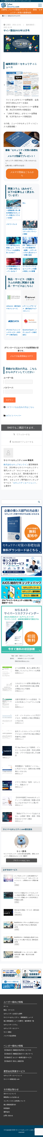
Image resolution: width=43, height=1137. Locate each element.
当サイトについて (10, 1094)
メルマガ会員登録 (10, 1036)
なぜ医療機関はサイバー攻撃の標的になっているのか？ (13, 268)
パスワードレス (11, 224)
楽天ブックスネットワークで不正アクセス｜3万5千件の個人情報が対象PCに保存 (27, 734)
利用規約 (7, 1108)
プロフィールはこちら (21, 860)
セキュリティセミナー (11, 1028)
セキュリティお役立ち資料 (13, 1014)
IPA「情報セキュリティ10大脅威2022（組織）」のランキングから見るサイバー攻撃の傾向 (30, 250)
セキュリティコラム (11, 1025)
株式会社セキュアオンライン (16, 465)
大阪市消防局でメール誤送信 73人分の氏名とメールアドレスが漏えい (27, 702)
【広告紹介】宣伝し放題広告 (14, 1061)
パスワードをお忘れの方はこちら (19, 407)
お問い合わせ (8, 1115)
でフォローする (23, 434)
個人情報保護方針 (10, 1104)
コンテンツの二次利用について (14, 1101)
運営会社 (7, 1112)
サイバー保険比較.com (11, 1079)
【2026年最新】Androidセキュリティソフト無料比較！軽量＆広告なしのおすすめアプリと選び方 (27, 800)
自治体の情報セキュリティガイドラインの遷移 (30, 231)
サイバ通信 (7, 1032)
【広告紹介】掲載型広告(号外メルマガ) (17, 1050)
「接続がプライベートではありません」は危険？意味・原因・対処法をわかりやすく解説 (27, 816)
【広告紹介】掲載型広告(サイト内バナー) (18, 1054)
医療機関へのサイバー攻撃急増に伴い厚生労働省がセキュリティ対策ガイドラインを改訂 (13, 213)
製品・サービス (9, 1010)
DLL (24, 203)
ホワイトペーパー (13, 416)
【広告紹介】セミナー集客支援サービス (18, 1057)
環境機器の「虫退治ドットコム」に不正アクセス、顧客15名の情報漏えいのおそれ (27, 768)
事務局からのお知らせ (11, 1097)
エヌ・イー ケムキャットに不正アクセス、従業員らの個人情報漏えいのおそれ (28, 718)
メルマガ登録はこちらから (22, 174)
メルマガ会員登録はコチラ (21, 356)
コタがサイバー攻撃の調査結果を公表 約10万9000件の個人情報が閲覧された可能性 (27, 686)
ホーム (6, 1006)
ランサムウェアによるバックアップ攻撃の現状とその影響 (30, 268)
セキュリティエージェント (24, 483)
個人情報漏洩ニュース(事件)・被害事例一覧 (19, 1021)
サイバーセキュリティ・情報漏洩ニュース (18, 1017)
